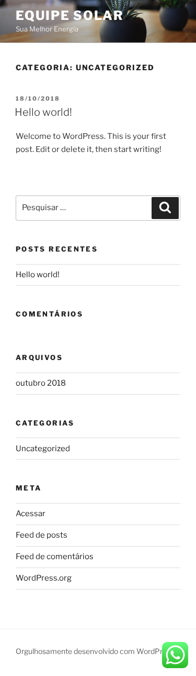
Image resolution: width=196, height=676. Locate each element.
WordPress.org (44, 578)
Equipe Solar (70, 15)
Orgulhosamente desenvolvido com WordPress (95, 651)
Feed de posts (41, 535)
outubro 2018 (41, 383)
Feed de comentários (55, 556)
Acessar (30, 513)
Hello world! (43, 112)
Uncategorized (43, 448)
